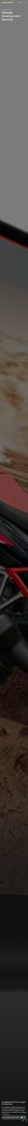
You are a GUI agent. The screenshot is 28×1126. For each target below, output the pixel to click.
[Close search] (24, 1117)
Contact (20, 2)
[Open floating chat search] (3, 1117)
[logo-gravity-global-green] (7, 2)
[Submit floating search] (22, 1117)
